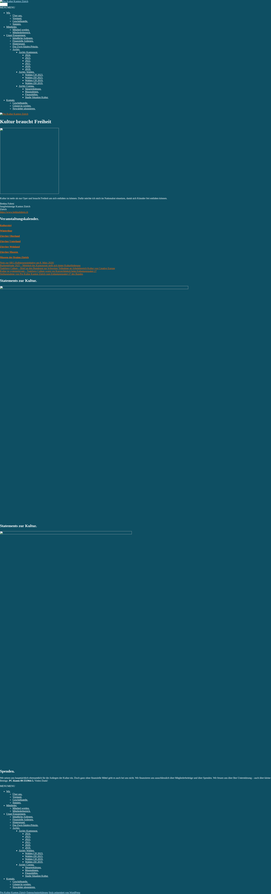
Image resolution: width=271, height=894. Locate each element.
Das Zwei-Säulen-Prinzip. (25, 46)
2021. (28, 63)
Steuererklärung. (33, 89)
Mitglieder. (11, 27)
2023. (28, 58)
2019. (28, 69)
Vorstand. (17, 18)
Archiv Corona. (26, 86)
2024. (28, 55)
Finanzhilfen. (31, 94)
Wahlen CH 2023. (34, 74)
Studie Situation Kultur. (36, 97)
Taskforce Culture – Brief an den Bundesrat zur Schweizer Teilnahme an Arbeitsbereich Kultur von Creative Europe (57, 268)
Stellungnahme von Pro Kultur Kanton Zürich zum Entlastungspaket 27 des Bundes (41, 274)
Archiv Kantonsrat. (28, 52)
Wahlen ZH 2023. (34, 77)
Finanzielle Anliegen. (23, 41)
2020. (28, 66)
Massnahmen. (32, 91)
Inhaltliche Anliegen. (23, 38)
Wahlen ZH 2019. (34, 83)
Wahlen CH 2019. (34, 80)
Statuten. (17, 24)
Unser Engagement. (16, 35)
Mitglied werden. (21, 29)
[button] (7, 7)
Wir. (8, 12)
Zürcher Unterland (10, 241)
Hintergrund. (19, 43)
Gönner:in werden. (22, 105)
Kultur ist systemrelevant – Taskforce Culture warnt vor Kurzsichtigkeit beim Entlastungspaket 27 (48, 271)
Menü (3, 4)
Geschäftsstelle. (20, 21)
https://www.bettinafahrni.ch (14, 212)
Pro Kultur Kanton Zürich (13, 892)
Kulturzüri (5, 225)
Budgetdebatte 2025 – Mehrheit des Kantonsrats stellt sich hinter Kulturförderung (40, 265)
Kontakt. (10, 100)
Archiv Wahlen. (27, 72)
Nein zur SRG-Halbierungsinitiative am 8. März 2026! (27, 262)
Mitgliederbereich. (22, 32)
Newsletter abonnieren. (24, 108)
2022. (28, 60)
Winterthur (6, 230)
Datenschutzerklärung (37, 892)
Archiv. (16, 49)
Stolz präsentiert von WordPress (64, 892)
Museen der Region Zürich (14, 257)
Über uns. (17, 15)
